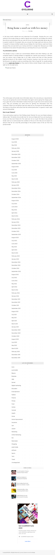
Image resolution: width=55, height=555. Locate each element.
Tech (13, 456)
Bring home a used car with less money (27, 27)
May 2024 (14, 209)
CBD (13, 379)
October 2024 (15, 194)
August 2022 (15, 274)
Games (13, 407)
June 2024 (15, 206)
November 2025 (16, 157)
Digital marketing (16, 385)
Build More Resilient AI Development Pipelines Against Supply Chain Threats (22, 478)
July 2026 (14, 142)
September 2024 (16, 197)
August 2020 (15, 339)
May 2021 (14, 317)
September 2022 (16, 271)
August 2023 (15, 237)
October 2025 (15, 160)
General (14, 410)
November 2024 (16, 191)
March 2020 (15, 348)
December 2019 (16, 354)
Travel (13, 459)
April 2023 (14, 250)
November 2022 (16, 265)
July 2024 (14, 203)
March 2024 (15, 216)
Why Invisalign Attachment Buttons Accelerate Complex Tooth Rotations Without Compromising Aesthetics (23, 484)
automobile (15, 370)
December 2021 (16, 299)
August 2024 (15, 200)
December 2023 (16, 225)
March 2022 (15, 290)
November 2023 (16, 228)
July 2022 (14, 277)
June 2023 (14, 243)
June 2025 (14, 172)
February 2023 (16, 256)
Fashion (14, 394)
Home (13, 416)
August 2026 (15, 139)
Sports (13, 453)
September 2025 (16, 163)
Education (14, 388)
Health (13, 413)
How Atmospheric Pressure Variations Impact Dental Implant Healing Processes (23, 472)
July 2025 (14, 169)
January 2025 (15, 185)
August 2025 (15, 166)
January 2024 (15, 222)
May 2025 (14, 176)
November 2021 (16, 302)
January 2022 (15, 296)
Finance (14, 397)
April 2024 (14, 213)
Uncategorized (16, 462)
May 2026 (14, 145)
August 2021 (15, 311)
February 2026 (16, 148)
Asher (31, 31)
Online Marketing (16, 434)
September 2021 (16, 308)
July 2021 (14, 314)
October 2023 (15, 231)
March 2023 (15, 253)
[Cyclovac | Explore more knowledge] (27, 6)
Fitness (13, 401)
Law (13, 425)
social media (15, 447)
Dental (13, 382)
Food (13, 404)
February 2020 (16, 351)
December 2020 (16, 330)
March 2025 (15, 179)
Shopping (14, 444)
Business (14, 376)
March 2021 (15, 323)
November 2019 (16, 357)
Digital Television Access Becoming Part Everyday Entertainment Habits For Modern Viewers (22, 496)
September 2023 (16, 234)
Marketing (14, 431)
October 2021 (15, 305)
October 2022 (15, 268)
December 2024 (16, 188)
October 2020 (15, 336)
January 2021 (15, 327)
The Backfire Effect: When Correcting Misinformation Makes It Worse (22, 490)
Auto (27, 24)
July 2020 (14, 342)
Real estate (15, 441)
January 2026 (15, 151)
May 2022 (14, 283)
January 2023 (15, 259)
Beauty (14, 373)
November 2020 (16, 333)
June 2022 (14, 280)
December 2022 (16, 262)
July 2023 (14, 240)
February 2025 (16, 182)
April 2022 (14, 286)
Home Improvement (17, 419)
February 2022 (16, 293)
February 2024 (16, 219)
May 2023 (14, 246)
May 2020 (14, 345)
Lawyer (13, 428)
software (14, 450)
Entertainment (16, 391)
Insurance (14, 422)
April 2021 (14, 320)
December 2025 (16, 154)
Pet (13, 438)
